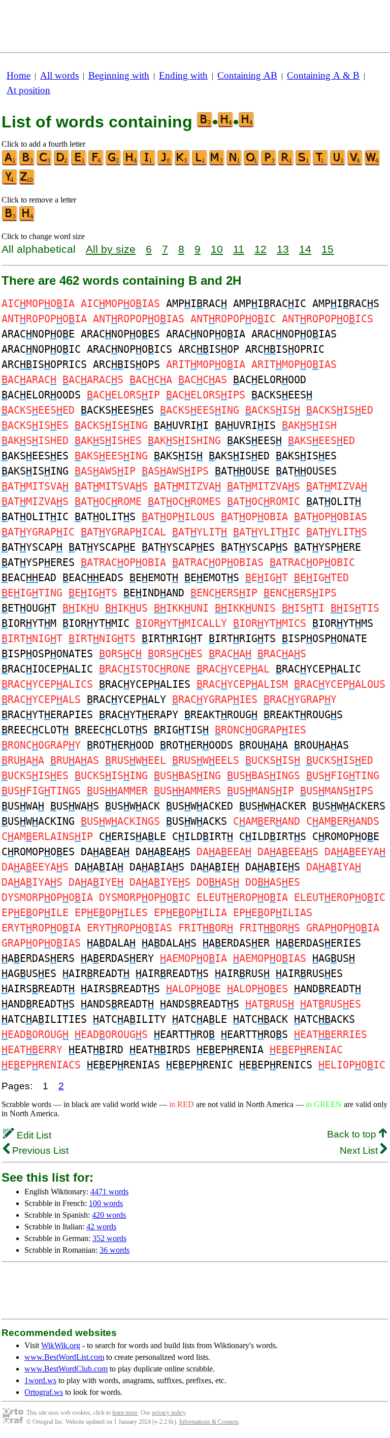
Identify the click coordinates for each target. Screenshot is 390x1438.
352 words (109, 1238)
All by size (111, 249)
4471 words (109, 1191)
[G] (113, 163)
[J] (165, 163)
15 (327, 249)
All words (59, 75)
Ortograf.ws (43, 1392)
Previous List (39, 1150)
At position (28, 90)
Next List (360, 1150)
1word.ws (40, 1380)
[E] (79, 163)
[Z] (27, 182)
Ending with (183, 75)
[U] (338, 163)
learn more (125, 1412)
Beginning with (118, 75)
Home (18, 75)
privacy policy (168, 1412)
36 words (114, 1250)
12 (260, 249)
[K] (182, 163)
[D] (62, 163)
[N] (234, 163)
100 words (106, 1203)
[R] (286, 163)
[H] (131, 163)
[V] (355, 163)
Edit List (32, 1135)
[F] (96, 163)
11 (238, 249)
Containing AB (247, 75)
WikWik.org (60, 1345)
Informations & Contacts (209, 1421)
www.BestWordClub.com (66, 1368)
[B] (27, 163)
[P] (269, 163)
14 (305, 249)
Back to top (353, 1134)
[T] (321, 163)
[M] (217, 163)
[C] (44, 163)
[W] (372, 163)
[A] (10, 163)
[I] (148, 163)
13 (283, 249)
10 (217, 249)
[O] (252, 163)
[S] (303, 163)
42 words (101, 1226)
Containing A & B (323, 75)
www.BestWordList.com (64, 1357)
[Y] (10, 182)
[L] (200, 163)
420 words (109, 1215)
